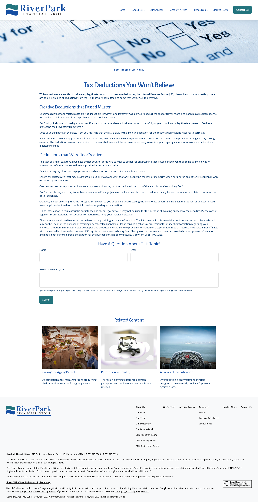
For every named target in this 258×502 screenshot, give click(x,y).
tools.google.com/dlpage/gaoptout (132, 491)
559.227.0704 (94, 454)
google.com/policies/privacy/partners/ (38, 491)
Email (133, 249)
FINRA (231, 468)
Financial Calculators (209, 417)
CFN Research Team (146, 434)
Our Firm (140, 412)
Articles (203, 412)
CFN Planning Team (146, 440)
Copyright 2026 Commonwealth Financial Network (58, 496)
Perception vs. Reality (115, 372)
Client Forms (205, 423)
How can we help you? (51, 269)
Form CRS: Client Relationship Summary (28, 482)
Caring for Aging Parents (59, 372)
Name (42, 249)
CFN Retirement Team (147, 445)
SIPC (237, 468)
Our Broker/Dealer (145, 429)
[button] (121, 10)
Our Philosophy (143, 423)
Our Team (141, 417)
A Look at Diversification (177, 372)
